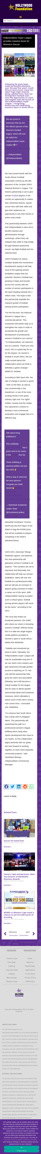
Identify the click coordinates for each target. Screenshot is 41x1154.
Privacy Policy (21, 1151)
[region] (20, 30)
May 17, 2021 (12, 516)
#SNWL (14, 455)
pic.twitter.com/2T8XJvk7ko (18, 499)
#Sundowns (11, 492)
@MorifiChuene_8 (14, 447)
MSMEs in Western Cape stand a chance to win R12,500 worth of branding (19, 915)
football (15, 195)
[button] (20, 17)
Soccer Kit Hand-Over (14, 840)
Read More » (8, 847)
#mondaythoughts (14, 495)
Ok (22, 1147)
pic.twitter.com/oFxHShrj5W (18, 148)
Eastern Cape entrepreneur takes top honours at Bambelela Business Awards (19, 876)
